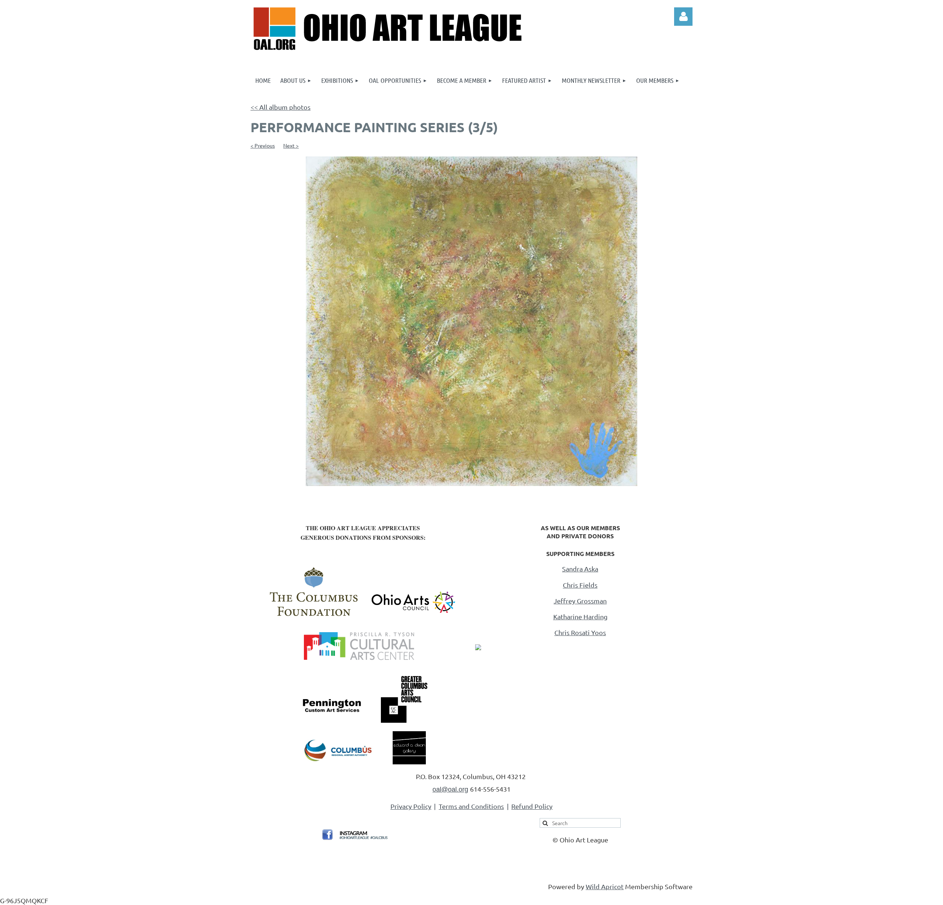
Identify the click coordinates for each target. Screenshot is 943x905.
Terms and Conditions (471, 806)
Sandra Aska (580, 569)
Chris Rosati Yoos (580, 632)
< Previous (262, 145)
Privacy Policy (410, 806)
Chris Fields (580, 585)
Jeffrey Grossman (580, 601)
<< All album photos (280, 107)
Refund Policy (532, 806)
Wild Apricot (605, 886)
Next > (291, 145)
